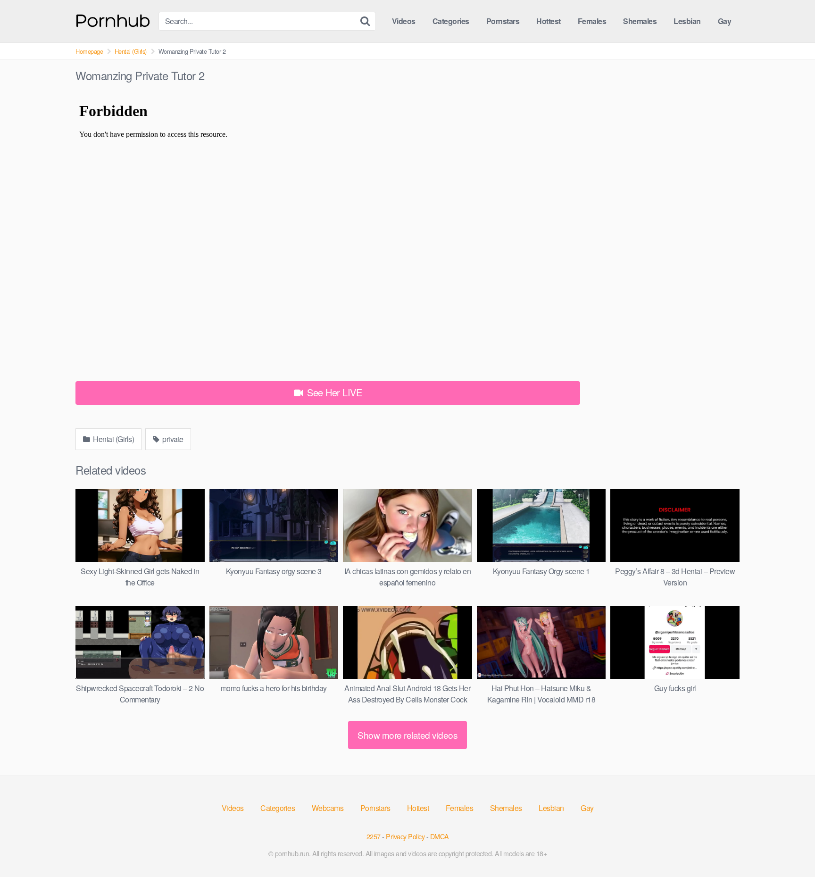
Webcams (328, 807)
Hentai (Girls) (131, 51)
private (172, 439)
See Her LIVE (333, 392)
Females (592, 21)
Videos (404, 21)
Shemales (640, 21)
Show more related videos (407, 734)
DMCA (439, 836)
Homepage (89, 51)
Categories (450, 21)
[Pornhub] (113, 19)
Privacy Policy (405, 836)
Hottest (548, 21)
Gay (725, 21)
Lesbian (687, 21)
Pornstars (503, 21)
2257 (373, 836)
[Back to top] (789, 846)
